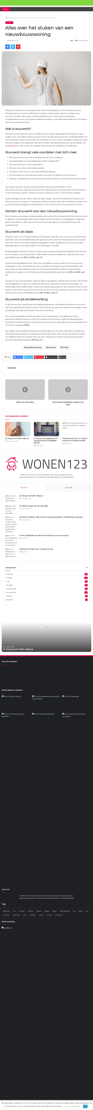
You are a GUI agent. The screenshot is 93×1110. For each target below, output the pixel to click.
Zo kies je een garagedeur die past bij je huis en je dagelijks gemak (45, 440)
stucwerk (51, 347)
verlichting (16, 915)
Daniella (11, 368)
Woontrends (11, 589)
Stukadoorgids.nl (12, 146)
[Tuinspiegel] (76, 703)
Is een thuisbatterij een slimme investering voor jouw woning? (44, 535)
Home (9, 18)
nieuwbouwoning (33, 347)
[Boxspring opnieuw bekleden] (16, 721)
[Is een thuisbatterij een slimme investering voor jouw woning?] (11, 540)
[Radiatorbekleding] (46, 721)
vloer (24, 915)
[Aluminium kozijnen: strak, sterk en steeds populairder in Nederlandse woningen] (11, 524)
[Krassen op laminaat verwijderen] (76, 798)
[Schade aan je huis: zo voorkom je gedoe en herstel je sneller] (75, 429)
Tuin (8, 581)
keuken (39, 911)
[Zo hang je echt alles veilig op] (18, 429)
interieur (30, 911)
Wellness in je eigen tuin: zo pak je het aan (36, 549)
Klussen (15, 18)
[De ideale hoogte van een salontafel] (11, 509)
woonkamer (59, 915)
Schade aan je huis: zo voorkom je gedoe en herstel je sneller (74, 439)
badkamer (6, 911)
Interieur (10, 574)
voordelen (32, 915)
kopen (55, 911)
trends (80, 911)
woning (49, 915)
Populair (68, 487)
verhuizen (6, 915)
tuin (87, 911)
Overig (9, 578)
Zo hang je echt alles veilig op (17, 438)
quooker (10, 600)
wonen (41, 915)
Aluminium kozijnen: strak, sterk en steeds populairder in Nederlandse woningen (51, 517)
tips (74, 911)
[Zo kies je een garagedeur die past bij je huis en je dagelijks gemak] (46, 429)
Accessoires (11, 592)
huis (14, 911)
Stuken (65, 347)
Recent (24, 487)
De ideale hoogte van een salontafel (33, 506)
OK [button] (85, 1106)
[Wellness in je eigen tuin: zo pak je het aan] (11, 553)
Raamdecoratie (65, 911)
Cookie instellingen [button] (72, 1106)
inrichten (22, 911)
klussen (47, 911)
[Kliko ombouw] (16, 703)
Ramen (9, 596)
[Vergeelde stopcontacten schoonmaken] (46, 703)
